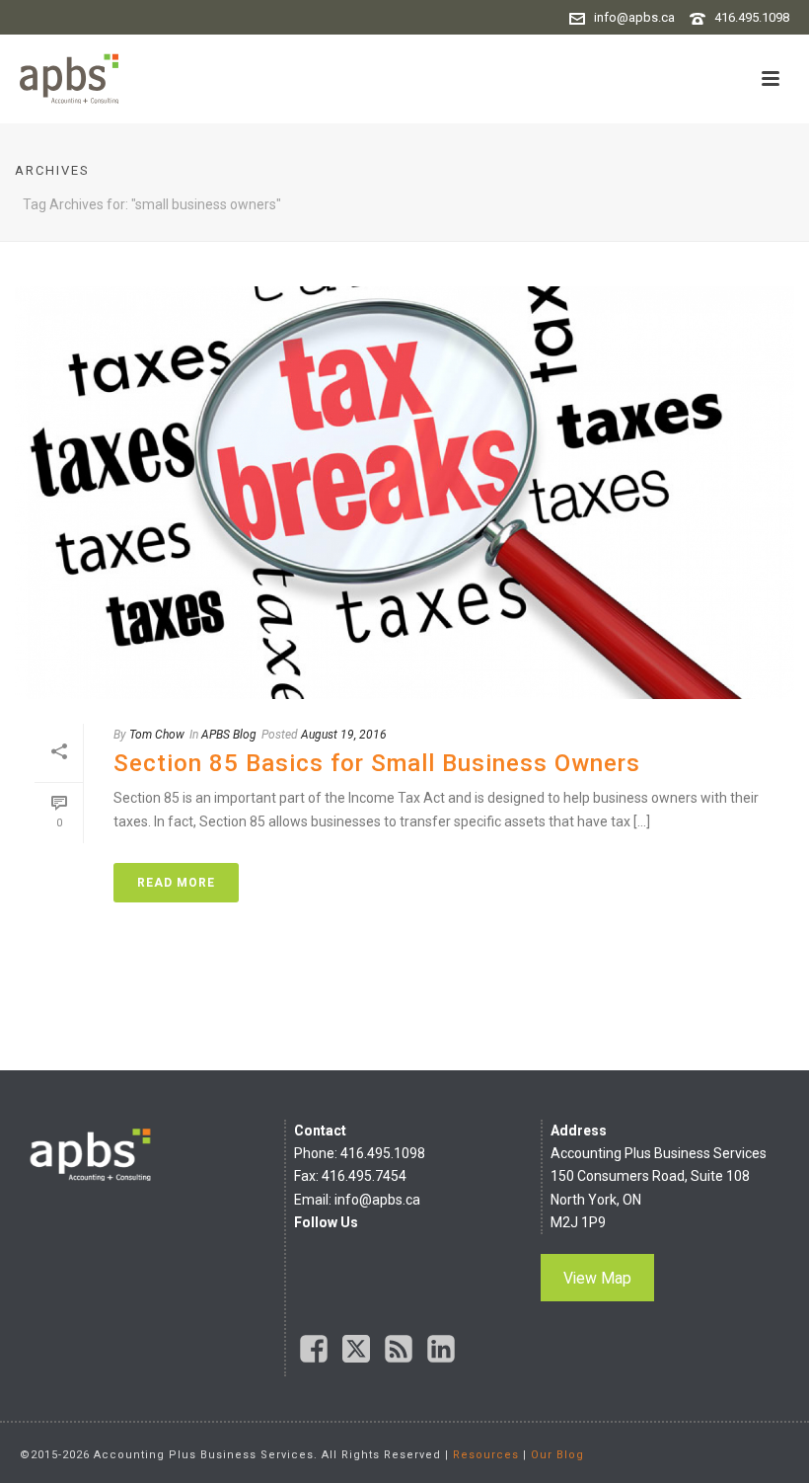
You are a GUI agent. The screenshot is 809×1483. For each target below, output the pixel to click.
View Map (597, 1278)
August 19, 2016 (344, 735)
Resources (486, 1454)
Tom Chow (156, 735)
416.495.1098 (751, 17)
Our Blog (557, 1454)
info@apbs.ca (634, 17)
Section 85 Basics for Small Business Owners (376, 763)
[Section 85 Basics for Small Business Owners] (404, 493)
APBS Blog (229, 735)
